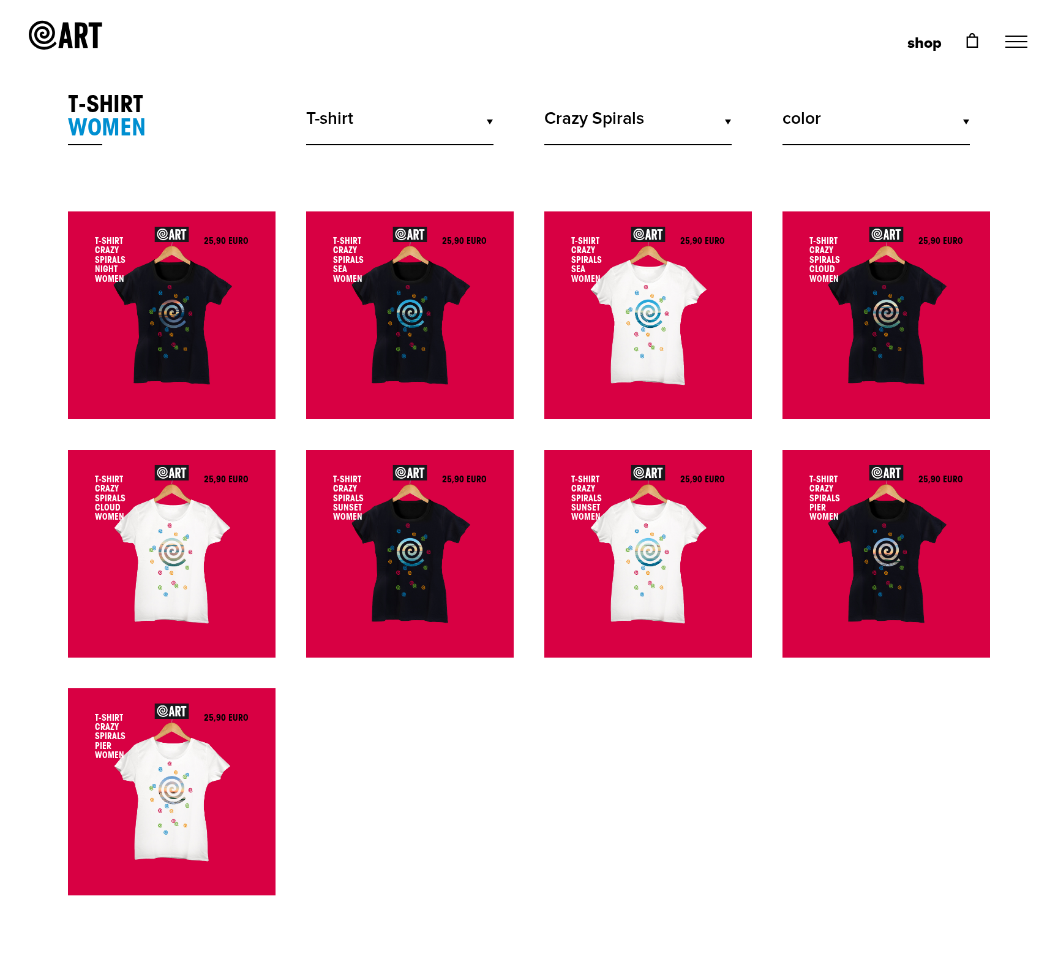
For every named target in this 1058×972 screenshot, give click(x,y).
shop (924, 43)
